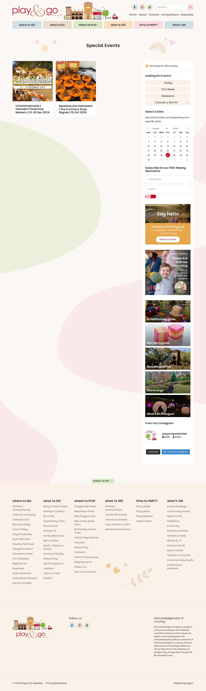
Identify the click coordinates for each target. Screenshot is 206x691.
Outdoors (80, 552)
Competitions (170, 14)
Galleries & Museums (118, 529)
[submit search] (190, 7)
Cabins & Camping (24, 514)
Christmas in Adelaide (174, 566)
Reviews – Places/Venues (21, 508)
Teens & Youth (51, 573)
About (143, 14)
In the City (173, 526)
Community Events (178, 511)
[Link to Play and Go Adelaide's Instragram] (142, 7)
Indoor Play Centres (86, 537)
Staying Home (83, 562)
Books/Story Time (54, 521)
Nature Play (81, 547)
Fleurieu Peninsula (23, 544)
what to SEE (118, 25)
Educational (50, 526)
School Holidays (177, 506)
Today (168, 83)
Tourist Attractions (116, 514)
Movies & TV (174, 540)
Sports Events (175, 550)
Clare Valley (20, 529)
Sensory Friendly (53, 553)
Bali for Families (22, 583)
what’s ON (179, 25)
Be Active (49, 516)
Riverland (18, 568)
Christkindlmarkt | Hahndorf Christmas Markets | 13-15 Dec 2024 (32, 109)
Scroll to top (101, 480)
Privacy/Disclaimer (56, 683)
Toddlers (48, 568)
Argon (190, 683)
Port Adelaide (21, 558)
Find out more (168, 239)
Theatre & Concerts (178, 555)
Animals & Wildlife (116, 519)
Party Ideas (143, 511)
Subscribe (187, 14)
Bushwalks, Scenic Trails (85, 531)
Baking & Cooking (54, 511)
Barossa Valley (21, 524)
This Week (168, 89)
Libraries (79, 542)
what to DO (57, 25)
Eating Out (49, 530)
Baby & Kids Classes (55, 506)
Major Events (174, 516)
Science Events (176, 545)
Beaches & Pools (84, 511)
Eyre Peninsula (21, 539)
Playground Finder (85, 506)
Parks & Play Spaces (86, 557)
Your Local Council (85, 571)
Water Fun (80, 567)
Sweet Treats (144, 521)
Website (177, 683)
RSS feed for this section (164, 66)
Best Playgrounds (84, 516)
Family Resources (53, 535)
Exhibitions (173, 521)
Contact (154, 14)
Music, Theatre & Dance (53, 547)
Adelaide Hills (21, 519)
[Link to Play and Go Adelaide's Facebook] (135, 7)
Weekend (168, 96)
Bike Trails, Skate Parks (84, 522)
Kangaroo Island (23, 549)
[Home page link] (65, 10)
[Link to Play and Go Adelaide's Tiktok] (150, 7)
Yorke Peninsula (22, 573)
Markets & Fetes (176, 535)
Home (133, 14)
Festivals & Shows (177, 530)
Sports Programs (53, 563)
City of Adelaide (22, 534)
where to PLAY (88, 25)
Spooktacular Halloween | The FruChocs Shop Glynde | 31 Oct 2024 (76, 109)
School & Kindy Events (180, 560)
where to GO (27, 25)
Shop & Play (50, 558)
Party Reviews (144, 516)
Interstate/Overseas (25, 578)
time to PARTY (148, 25)
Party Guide (143, 506)
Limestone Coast (23, 553)
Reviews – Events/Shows (113, 508)
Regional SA (20, 563)
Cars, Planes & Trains (117, 524)
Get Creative (51, 540)
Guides (47, 578)
